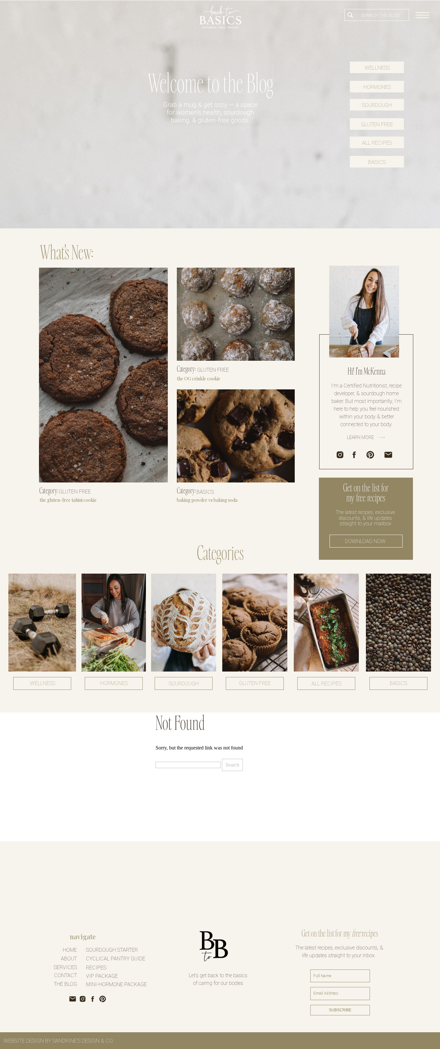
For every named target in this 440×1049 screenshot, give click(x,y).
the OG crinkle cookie (198, 379)
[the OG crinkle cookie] (236, 314)
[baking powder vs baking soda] (236, 435)
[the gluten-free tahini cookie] (103, 375)
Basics (205, 492)
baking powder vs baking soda (207, 500)
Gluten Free (75, 492)
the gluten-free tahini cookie (68, 500)
